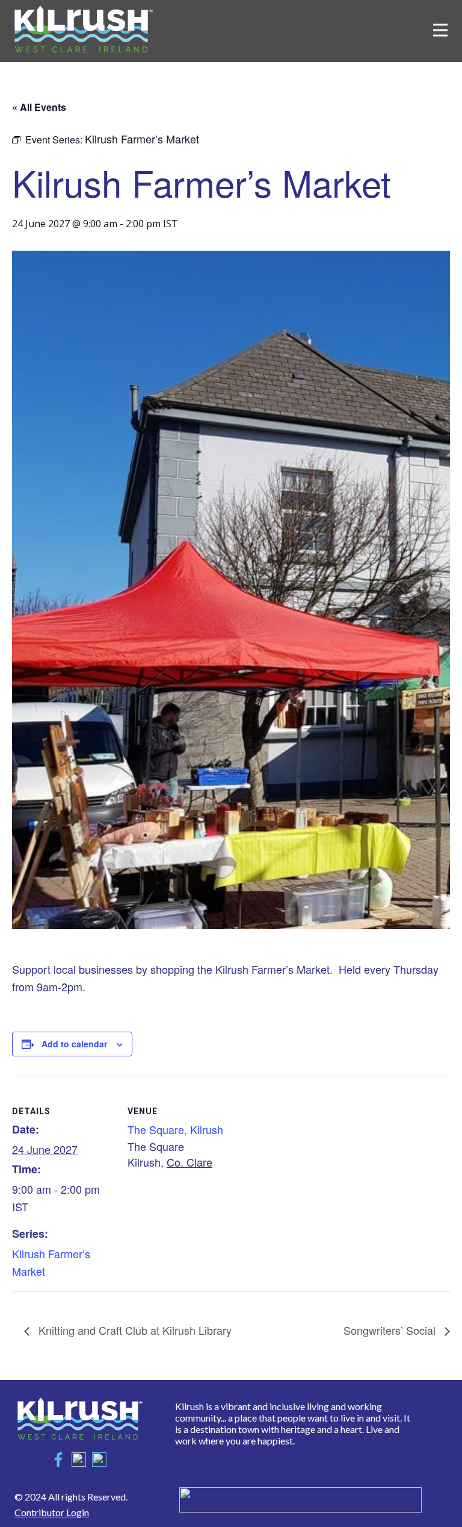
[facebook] (58, 1459)
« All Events (39, 107)
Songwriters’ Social (391, 1330)
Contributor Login (51, 1512)
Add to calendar (74, 1044)
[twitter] (79, 1459)
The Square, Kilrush (175, 1129)
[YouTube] (99, 1459)
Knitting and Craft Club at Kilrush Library (133, 1330)
